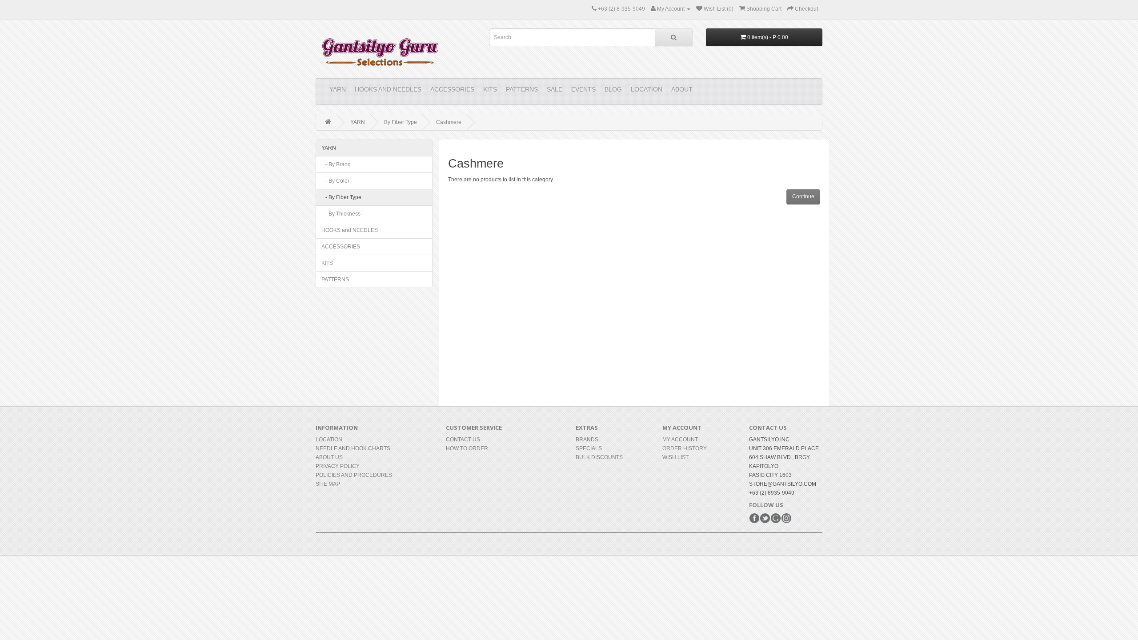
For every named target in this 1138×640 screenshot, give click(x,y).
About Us (329, 457)
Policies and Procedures (354, 475)
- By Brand (336, 164)
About (682, 89)
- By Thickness (341, 214)
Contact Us (463, 439)
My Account (680, 439)
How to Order (467, 448)
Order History (684, 448)
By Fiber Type (400, 122)
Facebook (754, 518)
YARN (337, 89)
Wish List (675, 457)
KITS (490, 89)
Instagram (786, 518)
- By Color (335, 181)
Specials (589, 448)
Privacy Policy (338, 466)
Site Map (328, 484)
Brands (587, 439)
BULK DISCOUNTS (599, 457)
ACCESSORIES (452, 89)
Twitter (765, 518)
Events (583, 89)
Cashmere (448, 122)
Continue (803, 196)
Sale (554, 89)
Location (646, 89)
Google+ (775, 518)
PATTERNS (522, 89)
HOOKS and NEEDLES (388, 89)
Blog (613, 89)
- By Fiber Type (341, 197)
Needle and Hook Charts (353, 448)
